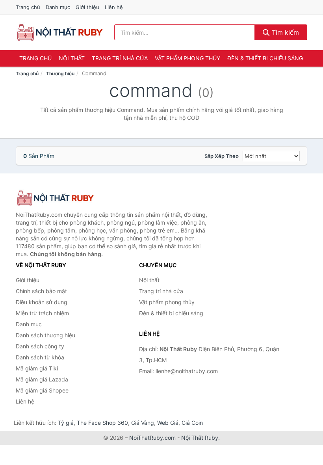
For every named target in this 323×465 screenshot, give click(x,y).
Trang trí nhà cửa (120, 58)
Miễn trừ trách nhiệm (42, 313)
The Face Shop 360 (102, 422)
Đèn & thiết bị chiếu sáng (265, 58)
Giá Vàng (142, 422)
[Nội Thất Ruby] (55, 198)
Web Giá (167, 422)
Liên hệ (114, 7)
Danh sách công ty (40, 346)
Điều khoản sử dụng (41, 302)
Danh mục (58, 7)
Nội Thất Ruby (199, 437)
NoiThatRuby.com (152, 437)
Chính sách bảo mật (41, 291)
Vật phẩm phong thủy (187, 58)
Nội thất (72, 58)
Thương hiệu (60, 73)
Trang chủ (28, 7)
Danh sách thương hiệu (45, 335)
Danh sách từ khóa (40, 357)
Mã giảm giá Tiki (37, 368)
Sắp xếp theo (221, 156)
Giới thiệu (87, 7)
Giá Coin (192, 422)
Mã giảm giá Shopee (42, 390)
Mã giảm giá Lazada (42, 379)
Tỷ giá (66, 422)
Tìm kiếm (284, 32)
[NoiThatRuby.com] (60, 32)
